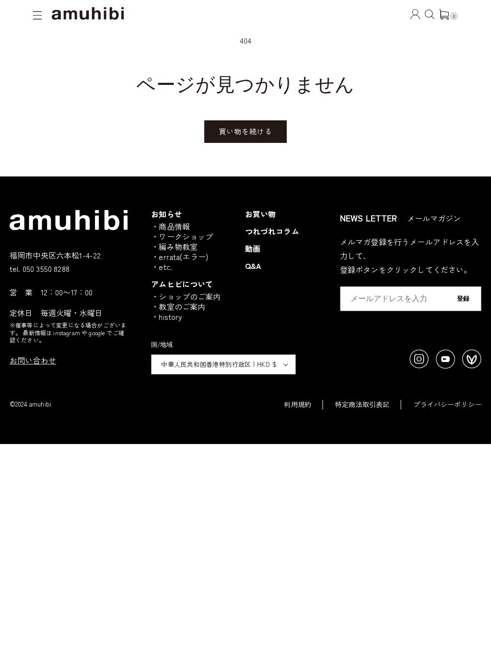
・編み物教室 (174, 246)
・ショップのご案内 (186, 296)
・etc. (161, 266)
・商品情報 (170, 226)
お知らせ (166, 214)
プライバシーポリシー (447, 404)
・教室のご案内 (178, 306)
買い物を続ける (245, 131)
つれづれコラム (272, 231)
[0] (444, 16)
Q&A (253, 265)
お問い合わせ (33, 360)
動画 (252, 248)
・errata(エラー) (179, 256)
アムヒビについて (182, 284)
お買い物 (260, 214)
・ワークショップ (182, 236)
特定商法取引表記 (362, 404)
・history (166, 316)
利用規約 (297, 404)
